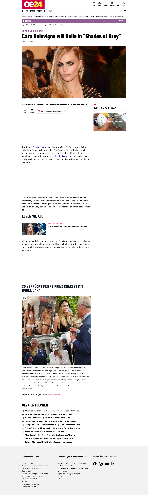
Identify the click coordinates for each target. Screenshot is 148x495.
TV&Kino (33, 25)
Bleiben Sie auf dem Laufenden (105, 456)
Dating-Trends (89, 16)
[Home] (23, 25)
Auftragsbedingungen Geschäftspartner (72, 463)
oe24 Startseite (27, 463)
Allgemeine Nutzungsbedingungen (35, 466)
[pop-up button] (119, 127)
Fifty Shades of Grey (62, 156)
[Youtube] (107, 464)
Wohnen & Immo (60, 16)
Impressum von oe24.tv (30, 486)
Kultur (27, 21)
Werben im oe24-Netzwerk (32, 476)
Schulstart (50, 16)
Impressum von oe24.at (30, 484)
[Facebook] (95, 464)
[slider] (104, 127)
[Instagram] (101, 464)
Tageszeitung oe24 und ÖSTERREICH (72, 456)
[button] (97, 127)
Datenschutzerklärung (30, 468)
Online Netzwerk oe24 (30, 456)
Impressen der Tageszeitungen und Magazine (71, 475)
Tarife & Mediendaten (66, 466)
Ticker (25, 11)
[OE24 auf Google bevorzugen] (63, 111)
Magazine (48, 11)
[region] (56, 343)
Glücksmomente (40, 16)
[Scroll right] (125, 16)
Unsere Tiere (108, 16)
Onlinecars (99, 16)
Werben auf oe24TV (29, 479)
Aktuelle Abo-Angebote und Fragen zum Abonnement (73, 470)
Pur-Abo (25, 481)
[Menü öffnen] (125, 11)
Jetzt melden (54, 394)
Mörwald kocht (118, 16)
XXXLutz (81, 16)
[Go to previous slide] (22, 331)
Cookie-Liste (26, 471)
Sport (32, 11)
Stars (39, 11)
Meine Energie (72, 16)
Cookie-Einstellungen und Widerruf (35, 473)
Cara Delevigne (40, 147)
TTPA (59, 479)
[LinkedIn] (113, 464)
